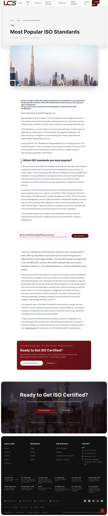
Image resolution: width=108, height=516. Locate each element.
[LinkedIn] (89, 501)
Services (37, 3)
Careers (7, 456)
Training (59, 452)
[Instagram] (93, 501)
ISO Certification (61, 448)
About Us (28, 3)
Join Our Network (48, 3)
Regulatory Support (62, 459)
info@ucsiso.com (90, 456)
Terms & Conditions (33, 512)
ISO (22, 118)
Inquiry (6, 459)
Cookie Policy (20, 512)
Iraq (31, 507)
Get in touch (30, 328)
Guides (32, 459)
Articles (32, 452)
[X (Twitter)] (97, 501)
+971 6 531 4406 (90, 450)
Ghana (42, 507)
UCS (31, 322)
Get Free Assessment (30, 363)
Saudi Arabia (24, 507)
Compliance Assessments (65, 456)
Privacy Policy (8, 512)
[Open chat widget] (102, 510)
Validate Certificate (73, 3)
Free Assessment (44, 410)
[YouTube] (102, 501)
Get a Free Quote (79, 236)
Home (20, 3)
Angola (36, 507)
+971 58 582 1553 (90, 453)
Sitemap (45, 512)
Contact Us (86, 3)
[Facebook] (85, 501)
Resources (61, 3)
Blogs (18, 20)
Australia (15, 507)
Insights (33, 456)
